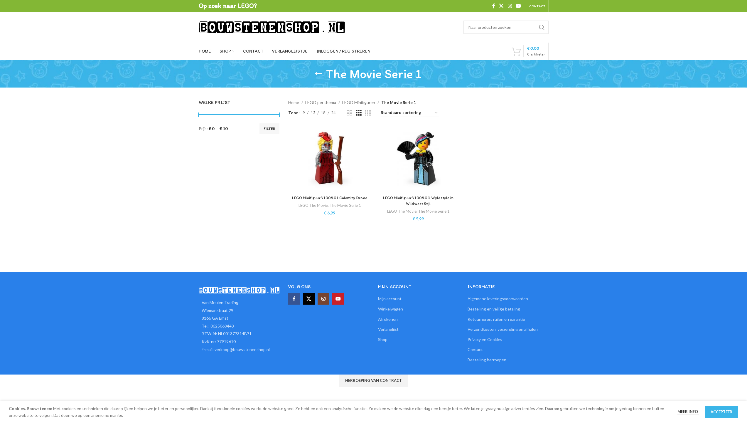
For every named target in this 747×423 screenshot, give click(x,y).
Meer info (688, 411)
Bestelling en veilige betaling (494, 308)
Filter (269, 128)
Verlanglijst (388, 329)
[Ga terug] (318, 74)
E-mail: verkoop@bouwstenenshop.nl (236, 349)
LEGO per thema (320, 102)
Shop (382, 339)
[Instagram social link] (510, 5)
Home (293, 102)
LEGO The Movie (313, 205)
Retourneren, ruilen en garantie (496, 319)
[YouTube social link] (518, 5)
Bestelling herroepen (487, 359)
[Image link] (239, 289)
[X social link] (501, 5)
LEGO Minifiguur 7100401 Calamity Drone (329, 197)
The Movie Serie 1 (345, 205)
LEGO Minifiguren (358, 102)
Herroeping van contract (373, 380)
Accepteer (721, 411)
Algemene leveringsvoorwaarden (498, 298)
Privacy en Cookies (485, 339)
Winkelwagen (390, 308)
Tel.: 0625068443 (218, 325)
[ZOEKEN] (542, 27)
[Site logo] (272, 26)
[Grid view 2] (349, 113)
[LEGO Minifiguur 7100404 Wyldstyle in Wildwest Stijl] (418, 159)
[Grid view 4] (368, 113)
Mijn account (390, 298)
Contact (475, 349)
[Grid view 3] (359, 113)
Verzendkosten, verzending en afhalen (503, 329)
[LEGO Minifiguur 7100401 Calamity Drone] (329, 159)
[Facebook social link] (493, 5)
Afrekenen (388, 319)
